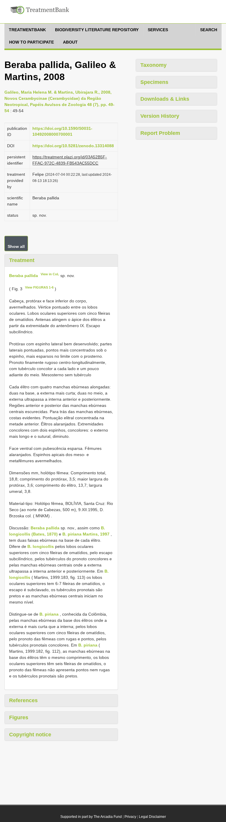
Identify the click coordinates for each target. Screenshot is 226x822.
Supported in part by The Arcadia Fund (91, 817)
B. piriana (49, 614)
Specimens (154, 82)
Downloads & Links (164, 99)
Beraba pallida (23, 275)
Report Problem (160, 133)
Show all (16, 246)
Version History (159, 116)
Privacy (130, 817)
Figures (18, 717)
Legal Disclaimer (152, 817)
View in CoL (50, 274)
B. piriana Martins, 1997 (85, 534)
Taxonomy (153, 65)
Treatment (21, 260)
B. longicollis (40, 546)
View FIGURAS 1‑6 (39, 287)
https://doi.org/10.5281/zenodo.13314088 (73, 145)
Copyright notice (30, 735)
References (23, 700)
